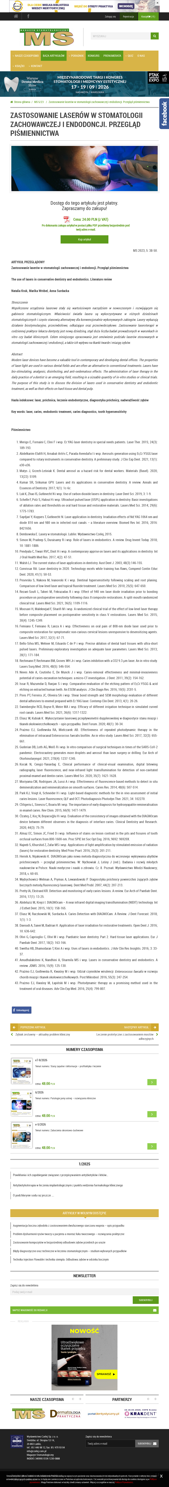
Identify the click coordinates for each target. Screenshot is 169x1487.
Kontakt (36, 66)
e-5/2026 (40, 1124)
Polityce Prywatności (124, 1482)
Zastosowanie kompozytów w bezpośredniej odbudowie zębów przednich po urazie (59, 1242)
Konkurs (93, 56)
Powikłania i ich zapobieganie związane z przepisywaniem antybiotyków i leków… (60, 1175)
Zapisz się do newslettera (24, 1285)
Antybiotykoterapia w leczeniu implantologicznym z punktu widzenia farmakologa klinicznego (68, 1185)
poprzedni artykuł (33, 1027)
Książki (20, 66)
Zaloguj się (110, 16)
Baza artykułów (54, 56)
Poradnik (77, 56)
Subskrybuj (146, 1300)
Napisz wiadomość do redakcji (30, 1310)
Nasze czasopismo (27, 56)
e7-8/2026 (41, 1060)
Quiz (130, 56)
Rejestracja (128, 16)
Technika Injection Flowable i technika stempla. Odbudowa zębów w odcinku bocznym (61, 1259)
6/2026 (39, 1092)
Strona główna (22, 102)
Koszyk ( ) (148, 16)
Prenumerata (112, 56)
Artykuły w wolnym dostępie (84, 1213)
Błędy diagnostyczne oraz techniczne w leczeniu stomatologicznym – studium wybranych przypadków (70, 1251)
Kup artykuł (84, 239)
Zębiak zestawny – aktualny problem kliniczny (42, 1034)
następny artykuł (136, 1027)
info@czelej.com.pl (36, 1451)
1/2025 (84, 1164)
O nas (141, 56)
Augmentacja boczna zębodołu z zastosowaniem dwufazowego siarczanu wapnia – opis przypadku (68, 1225)
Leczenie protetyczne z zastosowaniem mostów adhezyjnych (125, 1036)
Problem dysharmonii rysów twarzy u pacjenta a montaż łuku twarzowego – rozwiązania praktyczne (68, 1234)
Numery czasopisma (84, 1049)
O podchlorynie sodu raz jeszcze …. (33, 1195)
